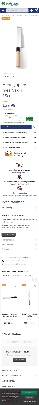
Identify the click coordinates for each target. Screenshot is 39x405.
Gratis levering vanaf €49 (19, 173)
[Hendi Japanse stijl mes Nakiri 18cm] (20, 44)
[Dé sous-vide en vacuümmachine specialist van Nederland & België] (10, 4)
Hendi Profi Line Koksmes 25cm (29, 315)
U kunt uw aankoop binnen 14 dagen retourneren (20, 196)
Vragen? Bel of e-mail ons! (19, 184)
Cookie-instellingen (29, 401)
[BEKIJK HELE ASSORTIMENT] (3, 10)
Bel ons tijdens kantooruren (14, 261)
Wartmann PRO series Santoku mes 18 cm (9, 315)
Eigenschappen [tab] (8, 240)
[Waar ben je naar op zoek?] (26, 10)
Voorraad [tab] (5, 249)
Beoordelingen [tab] (8, 244)
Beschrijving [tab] (7, 207)
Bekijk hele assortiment (2, 10)
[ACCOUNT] (31, 10)
